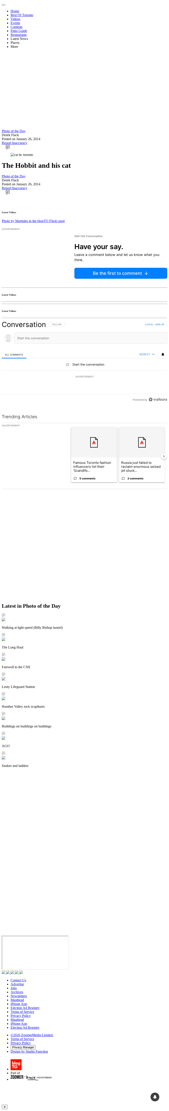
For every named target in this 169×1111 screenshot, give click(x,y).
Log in (149, 324)
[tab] (14, 354)
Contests (16, 27)
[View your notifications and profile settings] (162, 354)
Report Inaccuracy (14, 143)
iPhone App (19, 1004)
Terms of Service (22, 1012)
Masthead (17, 1000)
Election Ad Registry (25, 1008)
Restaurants (19, 35)
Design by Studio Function (29, 1051)
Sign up (159, 324)
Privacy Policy (21, 1016)
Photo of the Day (14, 131)
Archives (17, 992)
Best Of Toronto (22, 15)
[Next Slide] (164, 456)
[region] (84, 362)
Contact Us (18, 980)
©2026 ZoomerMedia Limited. (32, 1035)
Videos (15, 19)
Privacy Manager (23, 1047)
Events (15, 23)
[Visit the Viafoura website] (158, 399)
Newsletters (19, 996)
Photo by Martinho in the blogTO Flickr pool (33, 221)
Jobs (14, 988)
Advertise (17, 984)
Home (15, 11)
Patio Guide (19, 31)
